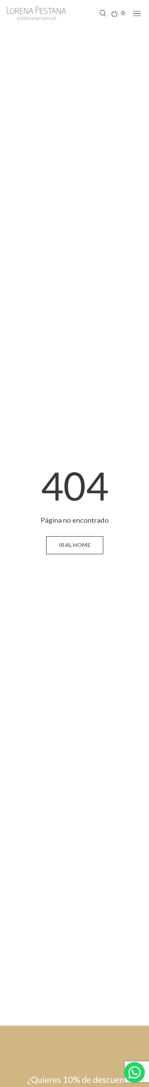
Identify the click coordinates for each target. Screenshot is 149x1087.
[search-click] (103, 13)
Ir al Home (74, 544)
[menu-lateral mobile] (135, 13)
